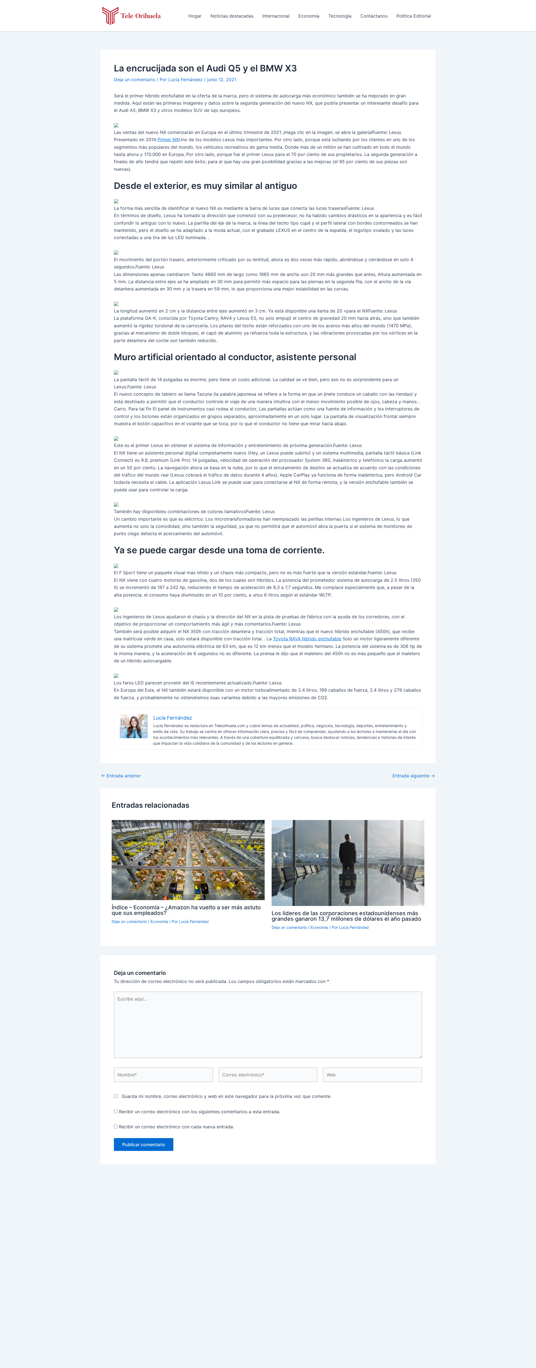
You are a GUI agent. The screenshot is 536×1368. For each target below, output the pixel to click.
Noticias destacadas (231, 16)
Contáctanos (373, 16)
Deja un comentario (134, 79)
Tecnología (339, 16)
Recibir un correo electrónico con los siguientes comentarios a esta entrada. (199, 1111)
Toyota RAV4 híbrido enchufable (307, 638)
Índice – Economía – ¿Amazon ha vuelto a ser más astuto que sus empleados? (186, 910)
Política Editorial (413, 16)
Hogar (195, 16)
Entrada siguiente (414, 775)
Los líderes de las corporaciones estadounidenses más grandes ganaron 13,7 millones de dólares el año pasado (346, 916)
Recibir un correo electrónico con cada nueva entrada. (176, 1126)
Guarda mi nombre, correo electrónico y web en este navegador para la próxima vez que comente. (226, 1096)
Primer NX (168, 139)
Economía (308, 16)
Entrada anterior (121, 775)
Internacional (275, 16)
